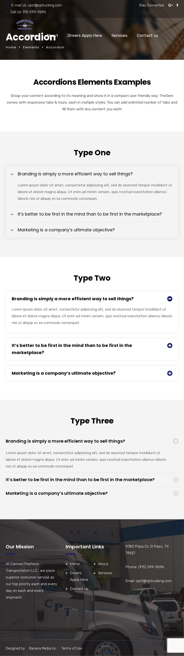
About (52, 35)
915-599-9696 (34, 12)
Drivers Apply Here (85, 35)
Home (31, 35)
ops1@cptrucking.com (45, 5)
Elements (31, 47)
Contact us (147, 35)
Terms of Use (72, 648)
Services (119, 35)
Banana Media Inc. (43, 648)
